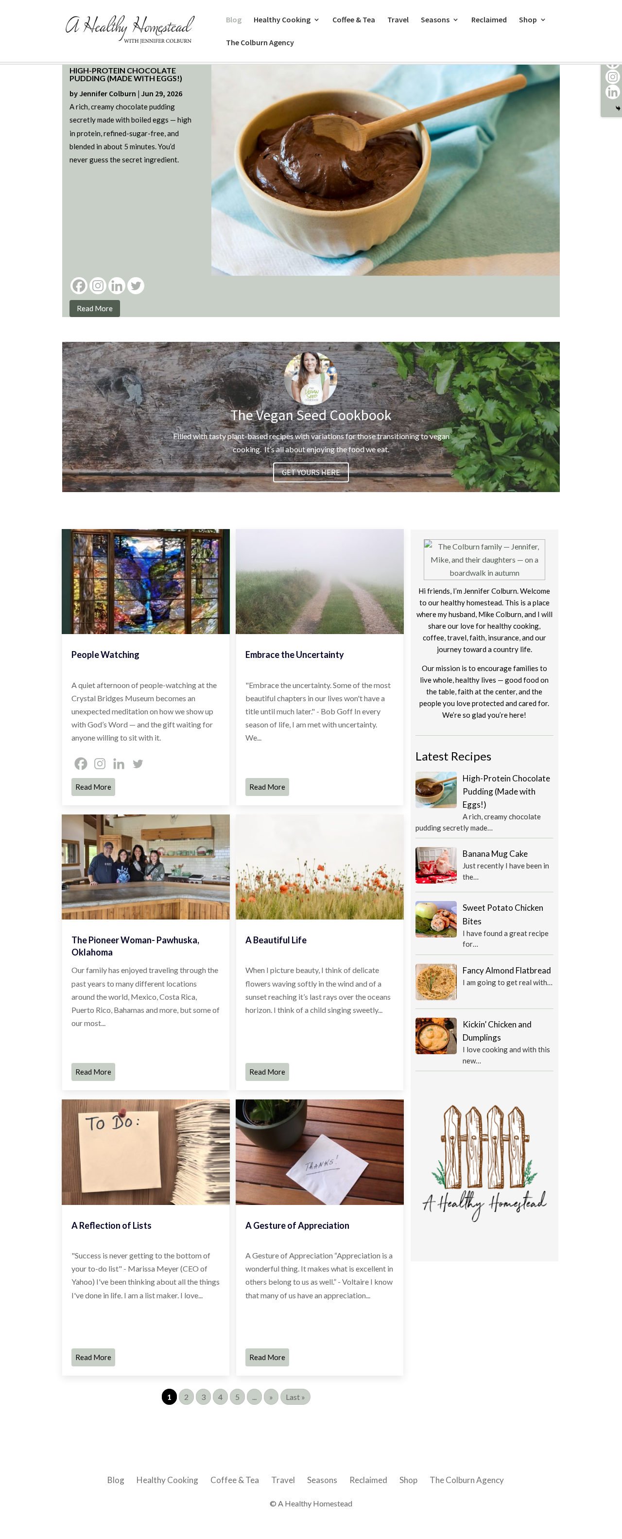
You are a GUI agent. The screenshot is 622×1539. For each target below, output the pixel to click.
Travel (398, 20)
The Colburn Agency (260, 43)
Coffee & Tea (353, 20)
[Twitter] (135, 285)
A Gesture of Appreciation (297, 1225)
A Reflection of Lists (111, 1225)
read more (95, 308)
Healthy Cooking (282, 20)
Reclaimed (489, 20)
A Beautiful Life (276, 940)
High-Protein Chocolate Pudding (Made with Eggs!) (125, 74)
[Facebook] (78, 285)
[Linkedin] (116, 285)
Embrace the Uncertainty (294, 654)
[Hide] (618, 108)
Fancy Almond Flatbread (507, 970)
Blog (234, 20)
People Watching (105, 654)
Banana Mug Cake (495, 854)
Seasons (435, 20)
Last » (295, 1396)
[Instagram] (97, 285)
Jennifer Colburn (107, 93)
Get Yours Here (311, 472)
